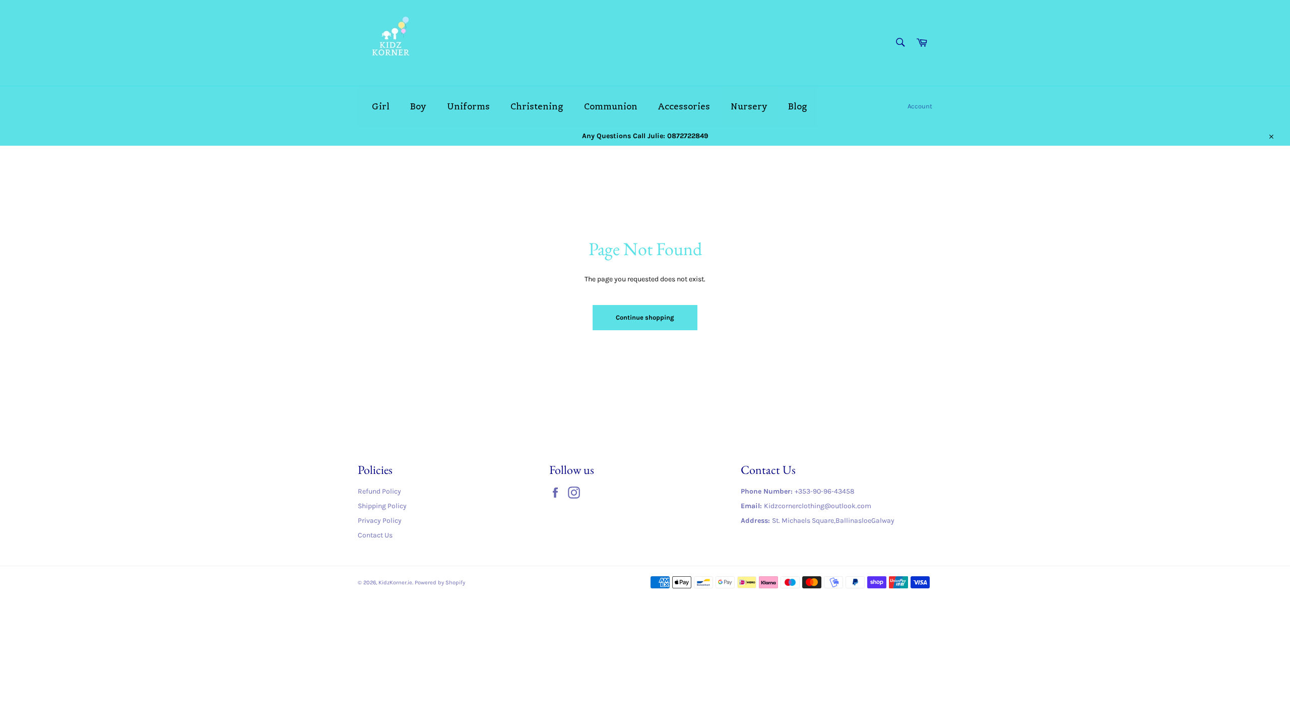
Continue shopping (645, 317)
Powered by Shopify (440, 582)
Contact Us (375, 535)
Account (920, 106)
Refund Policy (379, 491)
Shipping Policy (382, 506)
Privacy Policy (380, 520)
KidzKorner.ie (395, 582)
